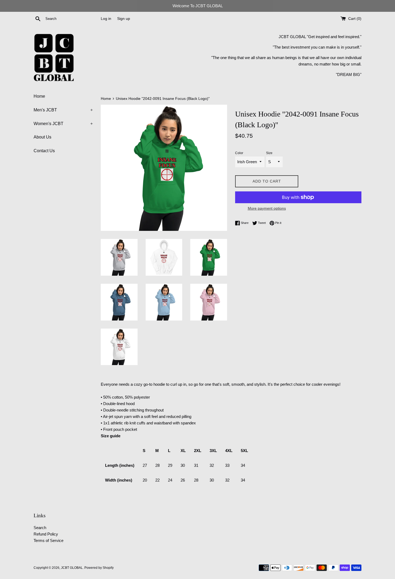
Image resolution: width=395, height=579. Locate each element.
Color (239, 153)
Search (40, 527)
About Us (42, 137)
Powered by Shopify (99, 568)
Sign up (123, 19)
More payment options (267, 208)
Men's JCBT (63, 110)
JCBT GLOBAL (72, 568)
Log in (106, 19)
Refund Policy (46, 534)
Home (39, 96)
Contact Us (44, 150)
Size (269, 153)
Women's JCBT (63, 123)
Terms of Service (48, 540)
